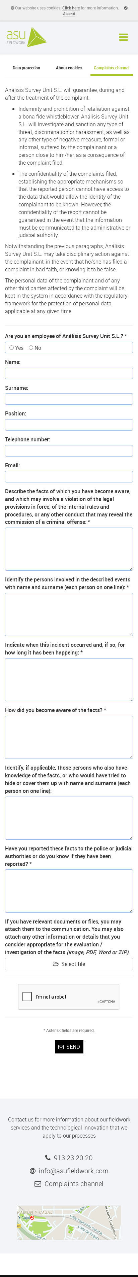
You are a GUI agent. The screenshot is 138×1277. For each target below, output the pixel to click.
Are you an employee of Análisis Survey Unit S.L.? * (66, 336)
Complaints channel (111, 67)
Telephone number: (27, 439)
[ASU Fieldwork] (27, 36)
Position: (15, 413)
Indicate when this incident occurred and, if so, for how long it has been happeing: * (65, 648)
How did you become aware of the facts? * (55, 710)
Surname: (16, 388)
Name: (12, 362)
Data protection (26, 67)
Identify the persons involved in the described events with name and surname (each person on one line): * (67, 583)
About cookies (69, 67)
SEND (72, 1046)
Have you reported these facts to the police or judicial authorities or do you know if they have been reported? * (69, 856)
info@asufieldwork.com (74, 1170)
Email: (12, 465)
